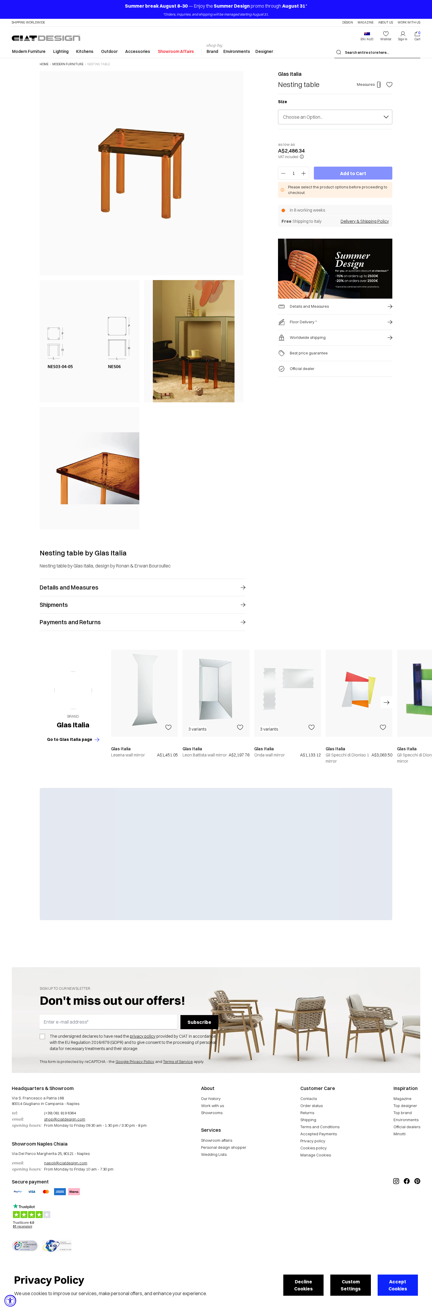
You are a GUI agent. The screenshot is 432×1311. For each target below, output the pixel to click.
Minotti (400, 1133)
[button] (367, 36)
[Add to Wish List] (389, 85)
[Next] (237, 300)
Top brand (403, 1112)
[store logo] (46, 37)
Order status (311, 1105)
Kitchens (84, 51)
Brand (212, 51)
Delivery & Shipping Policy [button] (365, 221)
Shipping (308, 1119)
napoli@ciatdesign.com (65, 1163)
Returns (307, 1112)
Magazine (366, 22)
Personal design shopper (223, 1147)
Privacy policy (312, 1140)
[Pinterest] (417, 1200)
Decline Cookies (303, 1285)
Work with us (212, 1105)
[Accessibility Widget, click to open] (10, 1301)
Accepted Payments (318, 1133)
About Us (385, 22)
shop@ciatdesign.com (64, 1119)
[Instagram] (396, 1200)
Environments (236, 51)
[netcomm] (25, 1246)
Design (347, 22)
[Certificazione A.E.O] (56, 1246)
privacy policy (142, 1036)
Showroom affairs (216, 1140)
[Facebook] (407, 1200)
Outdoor (109, 51)
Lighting (60, 51)
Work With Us (409, 22)
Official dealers (407, 1126)
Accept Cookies (398, 1285)
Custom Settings (351, 1285)
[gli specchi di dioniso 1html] (359, 693)
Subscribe (199, 1022)
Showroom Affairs (176, 51)
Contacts (308, 1098)
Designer (264, 51)
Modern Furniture (29, 51)
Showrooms (211, 1112)
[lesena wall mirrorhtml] (144, 693)
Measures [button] (366, 84)
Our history (211, 1098)
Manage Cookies (315, 1155)
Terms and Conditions (319, 1126)
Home (44, 64)
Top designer (405, 1105)
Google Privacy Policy (134, 1061)
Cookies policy (313, 1148)
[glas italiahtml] (73, 690)
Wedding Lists (214, 1154)
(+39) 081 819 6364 (60, 1113)
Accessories (137, 51)
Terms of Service (178, 1061)
